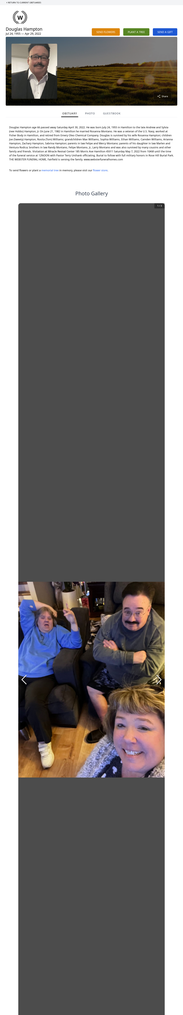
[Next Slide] (159, 679)
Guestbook (112, 113)
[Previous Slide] (24, 679)
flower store (100, 170)
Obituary (69, 113)
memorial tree (50, 170)
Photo (90, 113)
